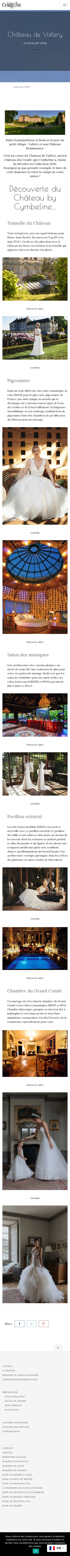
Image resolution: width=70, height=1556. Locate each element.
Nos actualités (15, 1396)
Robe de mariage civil (16, 1483)
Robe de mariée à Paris (17, 1474)
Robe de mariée (12, 1505)
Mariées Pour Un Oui (15, 1461)
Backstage (12, 1410)
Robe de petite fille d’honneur (23, 1492)
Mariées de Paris (13, 1466)
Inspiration (9, 1392)
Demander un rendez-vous (19, 1379)
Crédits (7, 1452)
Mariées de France (14, 1470)
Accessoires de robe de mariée (22, 1488)
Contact (8, 1448)
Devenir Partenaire (15, 1422)
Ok (35, 1551)
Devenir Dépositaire (15, 1427)
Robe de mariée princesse (19, 1497)
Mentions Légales (14, 1457)
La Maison (8, 1370)
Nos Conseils (13, 1405)
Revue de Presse (15, 1401)
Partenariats (11, 1431)
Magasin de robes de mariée (20, 1375)
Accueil (7, 1366)
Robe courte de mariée (17, 1479)
